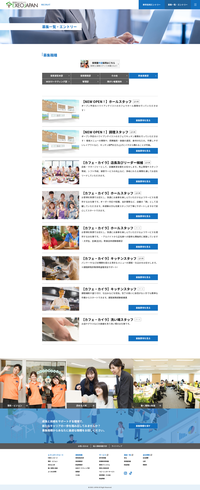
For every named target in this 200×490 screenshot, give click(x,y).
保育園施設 (127, 461)
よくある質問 (52, 472)
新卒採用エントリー (152, 4)
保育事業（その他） (105, 475)
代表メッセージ (53, 458)
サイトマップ (117, 446)
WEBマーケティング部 (82, 468)
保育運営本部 (56, 75)
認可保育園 (102, 458)
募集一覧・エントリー (178, 4)
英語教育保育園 (104, 461)
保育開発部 (85, 75)
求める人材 (81, 405)
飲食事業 (102, 478)
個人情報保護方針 (100, 446)
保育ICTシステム (104, 465)
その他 (114, 75)
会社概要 (145, 458)
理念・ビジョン (14, 405)
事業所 (145, 465)
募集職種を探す (143, 425)
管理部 (85, 81)
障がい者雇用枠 (114, 81)
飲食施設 (127, 465)
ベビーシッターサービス (106, 472)
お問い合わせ (83, 446)
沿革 (144, 461)
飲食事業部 (78, 465)
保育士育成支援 (104, 468)
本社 (125, 458)
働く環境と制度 (148, 405)
